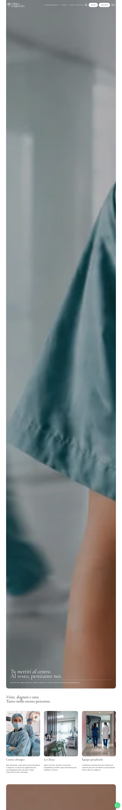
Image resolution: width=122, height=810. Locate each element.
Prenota (93, 5)
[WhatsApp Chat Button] (117, 805)
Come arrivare (79, 5)
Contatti (72, 5)
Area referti (104, 5)
